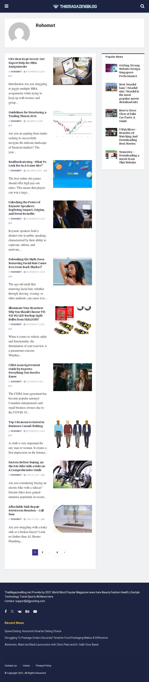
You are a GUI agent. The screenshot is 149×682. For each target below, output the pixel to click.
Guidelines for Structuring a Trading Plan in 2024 (27, 114)
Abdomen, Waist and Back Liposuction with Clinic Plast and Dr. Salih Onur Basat (52, 645)
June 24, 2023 (32, 475)
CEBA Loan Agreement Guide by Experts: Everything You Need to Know (24, 370)
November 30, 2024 (35, 71)
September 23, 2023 (35, 431)
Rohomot (16, 71)
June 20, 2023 (32, 519)
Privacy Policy (43, 665)
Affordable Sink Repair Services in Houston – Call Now (26, 510)
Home (26, 665)
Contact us (11, 665)
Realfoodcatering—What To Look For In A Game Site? (27, 163)
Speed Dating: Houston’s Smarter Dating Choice (33, 631)
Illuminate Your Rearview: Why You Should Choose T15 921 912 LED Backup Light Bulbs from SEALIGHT (27, 313)
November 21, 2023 (35, 272)
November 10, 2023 (35, 324)
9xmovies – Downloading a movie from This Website (129, 157)
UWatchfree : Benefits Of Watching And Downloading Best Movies (128, 136)
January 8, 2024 (33, 170)
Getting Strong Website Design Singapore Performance (129, 71)
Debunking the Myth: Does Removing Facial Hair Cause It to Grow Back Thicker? (28, 263)
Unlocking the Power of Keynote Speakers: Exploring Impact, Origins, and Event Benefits (27, 207)
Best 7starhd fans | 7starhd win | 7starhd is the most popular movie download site (129, 93)
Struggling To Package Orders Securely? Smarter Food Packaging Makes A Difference (56, 638)
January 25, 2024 (34, 121)
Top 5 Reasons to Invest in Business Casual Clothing (26, 424)
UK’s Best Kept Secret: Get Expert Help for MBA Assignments (27, 62)
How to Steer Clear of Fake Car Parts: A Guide (127, 116)
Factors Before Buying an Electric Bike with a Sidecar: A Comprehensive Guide (27, 466)
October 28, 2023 (34, 381)
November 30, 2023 (35, 219)
